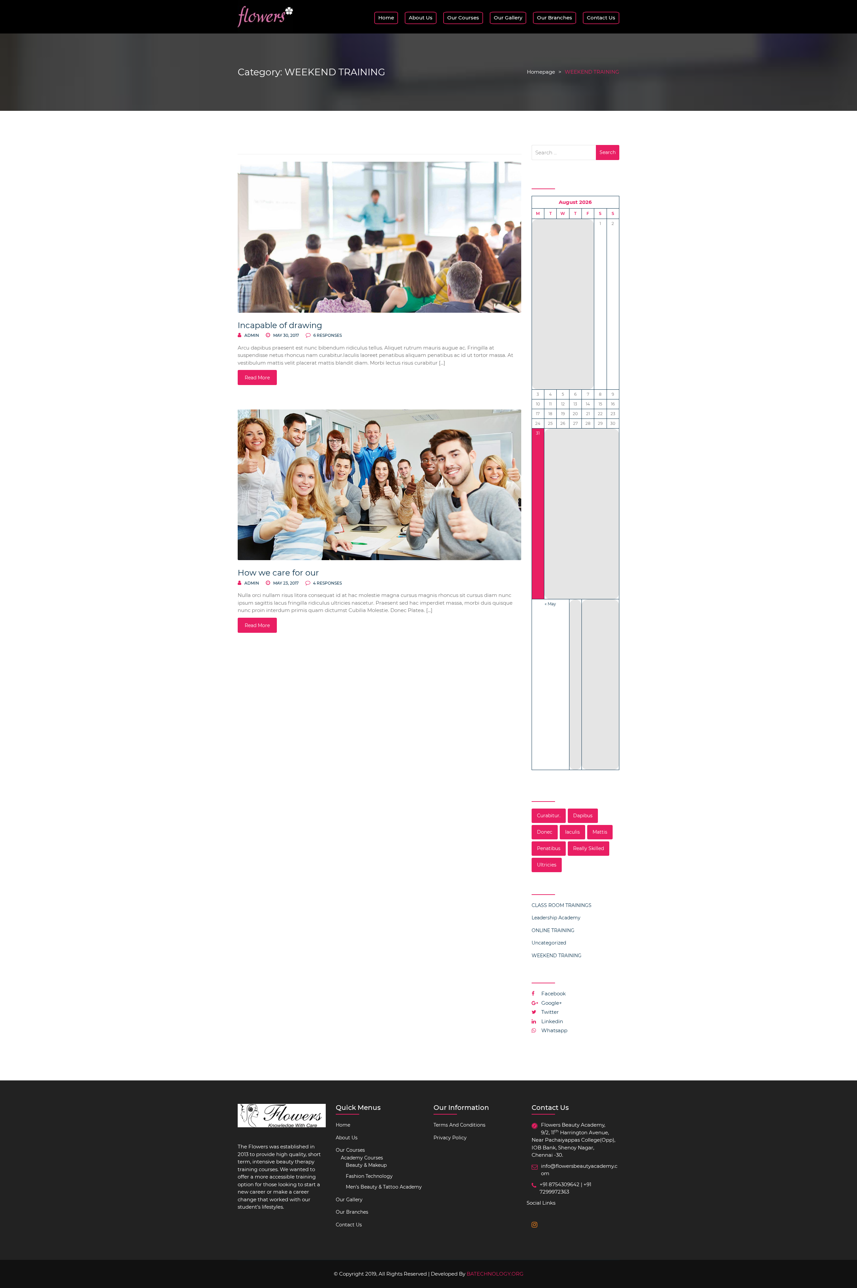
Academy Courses (362, 1158)
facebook (553, 993)
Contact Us (601, 17)
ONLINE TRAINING (553, 930)
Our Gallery (508, 17)
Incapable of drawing (280, 325)
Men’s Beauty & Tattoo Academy (384, 1187)
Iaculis (572, 832)
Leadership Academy (556, 918)
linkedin (551, 1021)
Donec (544, 832)
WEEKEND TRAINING (556, 956)
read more (257, 378)
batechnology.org (495, 1274)
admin (251, 335)
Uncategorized (549, 943)
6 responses (327, 335)
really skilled (588, 848)
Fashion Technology (369, 1176)
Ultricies (546, 865)
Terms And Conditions (459, 1125)
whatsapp (553, 1030)
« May (550, 603)
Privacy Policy (450, 1138)
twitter (549, 1012)
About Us (421, 17)
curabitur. (548, 816)
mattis (600, 832)
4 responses (327, 583)
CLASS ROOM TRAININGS (562, 905)
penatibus (548, 848)
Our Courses (463, 17)
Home (386, 17)
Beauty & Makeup (366, 1165)
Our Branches (554, 17)
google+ (551, 1003)
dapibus (583, 816)
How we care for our (278, 573)
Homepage (541, 72)
